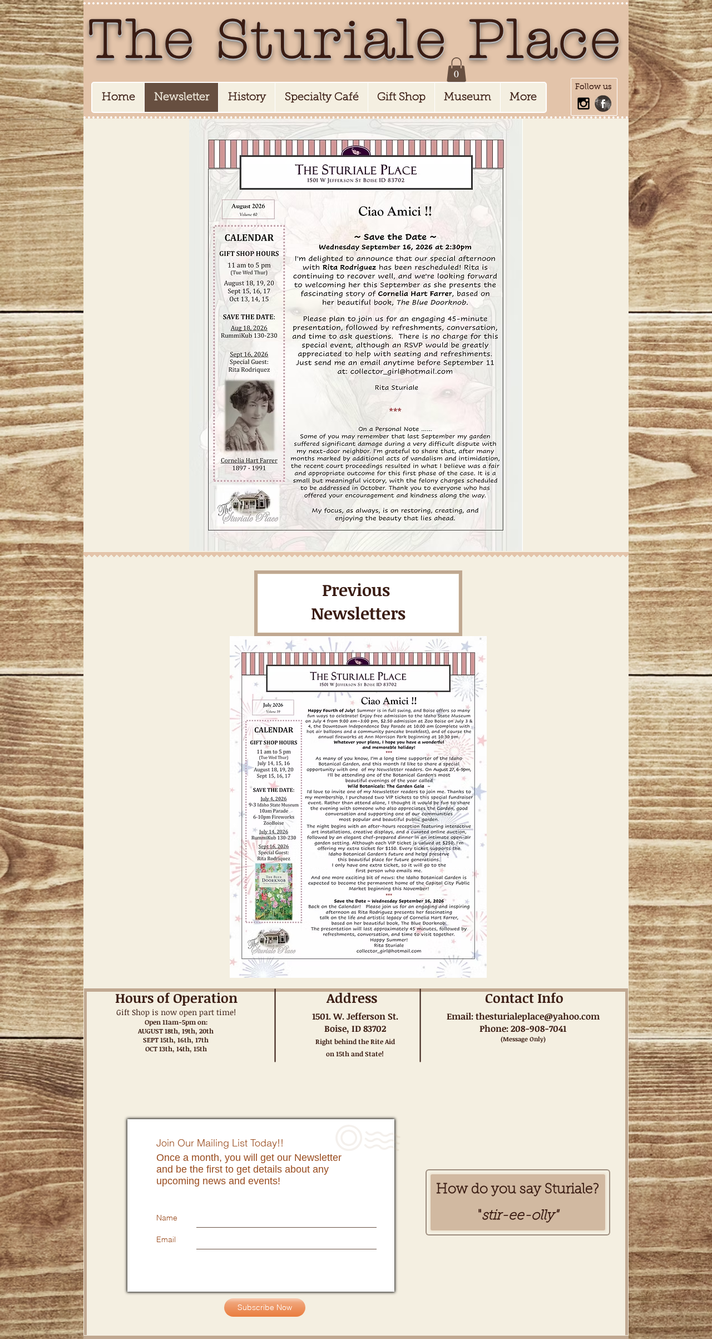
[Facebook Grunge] (603, 103)
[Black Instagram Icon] (583, 103)
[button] (456, 69)
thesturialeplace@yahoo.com (538, 1016)
